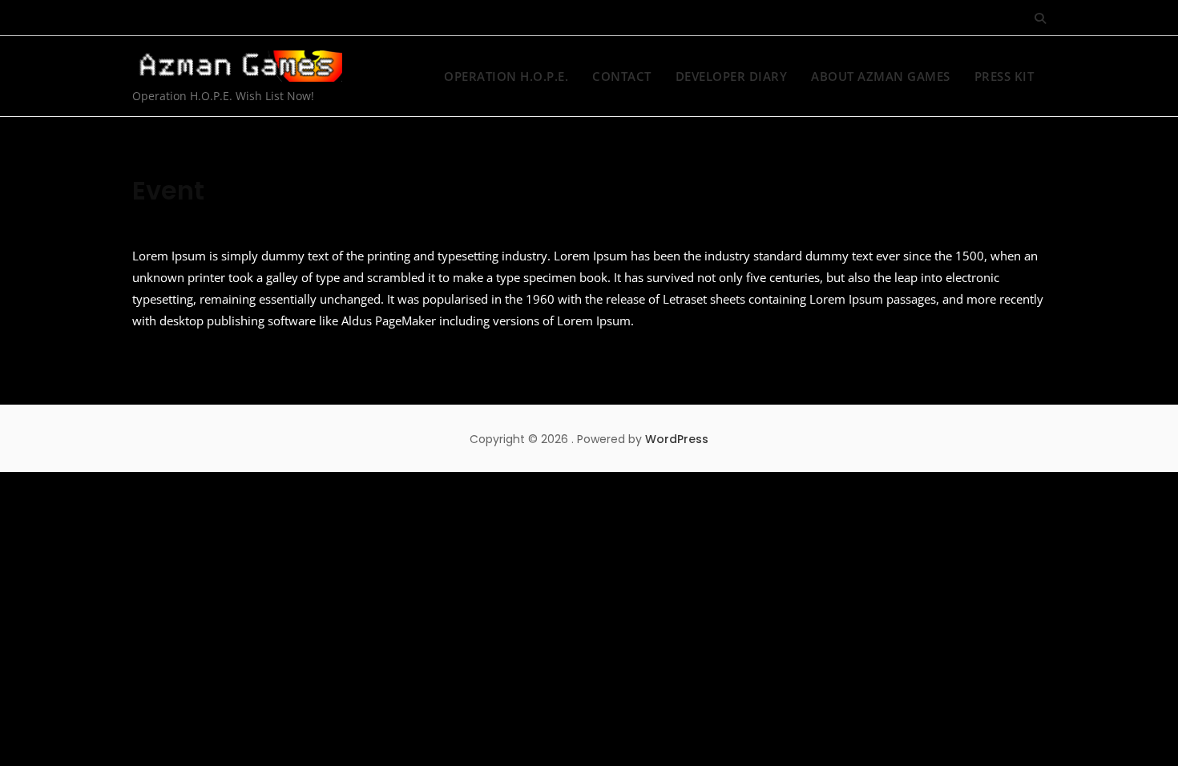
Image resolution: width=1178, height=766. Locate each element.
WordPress (676, 439)
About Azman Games (880, 76)
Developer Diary (732, 76)
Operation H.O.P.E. (506, 76)
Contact (622, 76)
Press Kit (1004, 76)
